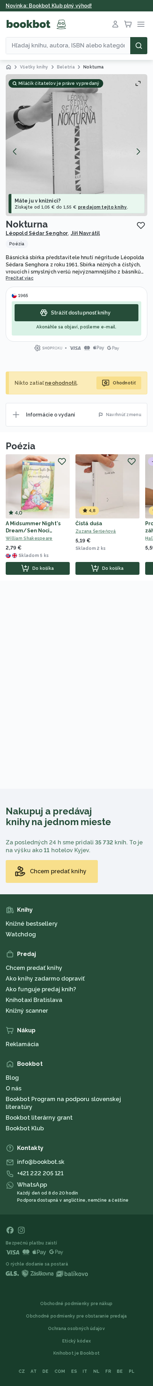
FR (108, 1371)
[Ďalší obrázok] (138, 151)
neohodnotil (61, 383)
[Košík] (128, 24)
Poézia (20, 446)
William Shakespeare (29, 538)
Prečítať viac (19, 278)
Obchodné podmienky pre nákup (76, 1303)
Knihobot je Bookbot (76, 1353)
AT (34, 1371)
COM (59, 1371)
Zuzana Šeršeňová (95, 531)
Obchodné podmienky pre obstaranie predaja (76, 1316)
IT (85, 1371)
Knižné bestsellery (32, 923)
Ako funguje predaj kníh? (41, 989)
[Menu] (140, 24)
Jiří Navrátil (85, 233)
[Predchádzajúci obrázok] (15, 151)
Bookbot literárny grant (39, 1117)
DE (45, 1371)
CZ (22, 1371)
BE (120, 1371)
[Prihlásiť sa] (115, 24)
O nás (14, 1088)
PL (132, 1371)
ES (74, 1371)
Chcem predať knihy (34, 968)
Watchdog (21, 934)
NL (96, 1371)
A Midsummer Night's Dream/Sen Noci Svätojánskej (33, 531)
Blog (12, 1077)
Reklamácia (22, 1044)
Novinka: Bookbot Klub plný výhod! (49, 6)
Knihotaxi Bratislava (34, 1000)
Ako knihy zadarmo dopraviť (45, 978)
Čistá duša (88, 523)
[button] (76, 145)
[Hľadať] (138, 45)
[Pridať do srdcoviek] (140, 225)
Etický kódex (76, 1341)
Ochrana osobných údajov (76, 1328)
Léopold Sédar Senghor (37, 233)
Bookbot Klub (25, 1128)
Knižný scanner (27, 1010)
